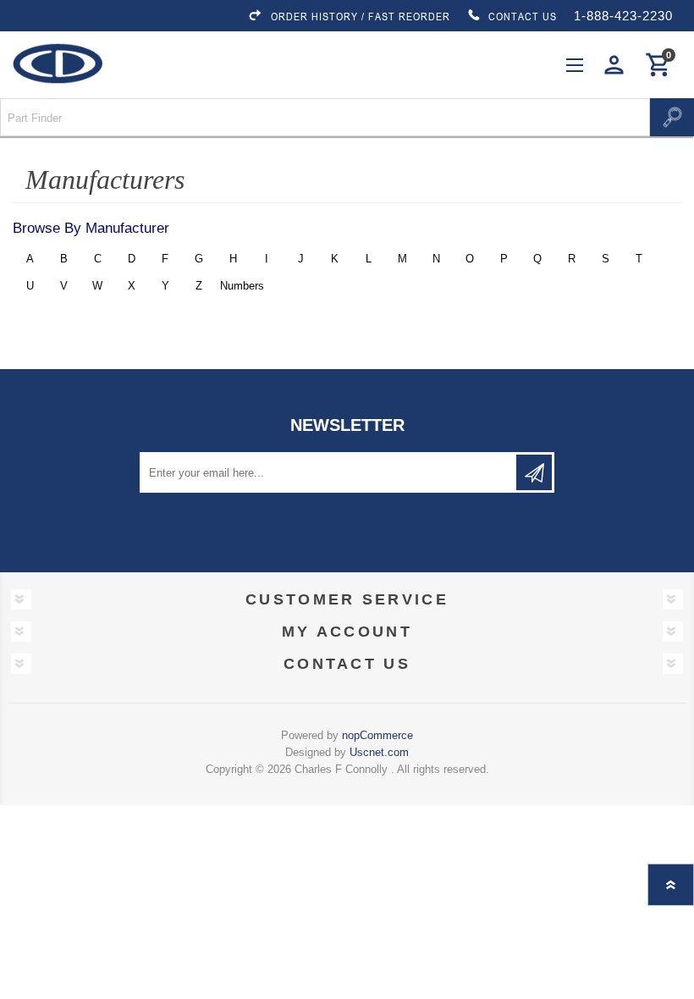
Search (672, 117)
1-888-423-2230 (623, 15)
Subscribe (534, 472)
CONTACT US (522, 16)
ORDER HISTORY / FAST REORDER (360, 16)
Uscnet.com (379, 752)
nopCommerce (377, 735)
